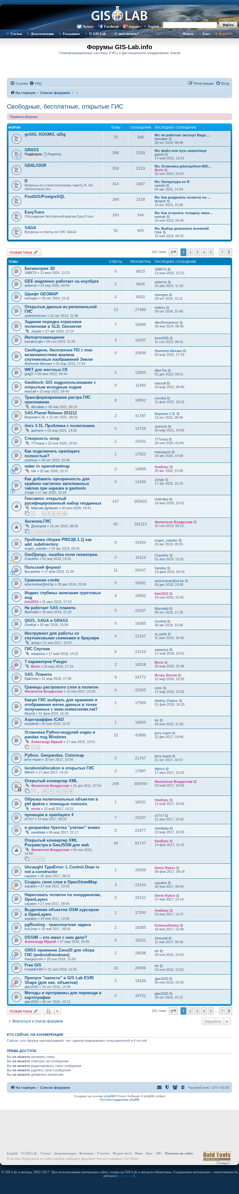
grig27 (29, 374)
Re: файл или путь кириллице (181, 151)
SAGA (30, 227)
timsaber (161, 139)
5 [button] (211, 252)
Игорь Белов (166, 675)
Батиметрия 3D (40, 268)
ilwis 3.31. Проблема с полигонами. (60, 425)
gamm (159, 154)
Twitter (88, 26)
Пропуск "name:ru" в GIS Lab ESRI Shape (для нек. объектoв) (59, 980)
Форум (188, 33)
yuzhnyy (31, 460)
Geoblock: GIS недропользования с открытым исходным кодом (60, 384)
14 (70, 791)
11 (51, 791)
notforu (160, 307)
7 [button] (222, 252)
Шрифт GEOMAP (41, 294)
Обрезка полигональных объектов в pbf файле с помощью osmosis (61, 801)
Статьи (16, 33)
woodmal (31, 724)
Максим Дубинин (44, 508)
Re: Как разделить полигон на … (183, 197)
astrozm (37, 430)
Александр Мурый (47, 742)
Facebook (111, 26)
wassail (30, 391)
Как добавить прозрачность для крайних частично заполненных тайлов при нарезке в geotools (57, 484)
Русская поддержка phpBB (119, 1099)
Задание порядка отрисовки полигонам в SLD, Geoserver (53, 324)
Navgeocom (34, 959)
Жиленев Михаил (38, 363)
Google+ (135, 26)
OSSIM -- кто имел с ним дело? (56, 937)
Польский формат (43, 567)
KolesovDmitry (167, 925)
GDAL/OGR (35, 165)
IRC (159, 1153)
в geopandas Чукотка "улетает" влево (62, 827)
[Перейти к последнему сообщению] (169, 269)
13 (64, 791)
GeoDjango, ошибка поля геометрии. (61, 554)
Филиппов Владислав (174, 522)
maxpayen (163, 452)
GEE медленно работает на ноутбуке (62, 281)
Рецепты (54, 154)
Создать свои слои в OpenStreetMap (61, 882)
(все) (128, 1153)
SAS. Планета (38, 674)
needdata (38, 832)
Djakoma (31, 678)
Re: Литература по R (172, 182)
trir (157, 720)
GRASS (32, 150)
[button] (173, 252)
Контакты (86, 1153)
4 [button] (204, 252)
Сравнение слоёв (42, 580)
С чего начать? (127, 33)
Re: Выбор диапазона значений (182, 228)
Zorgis (29, 492)
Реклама (226, 33)
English (153, 26)
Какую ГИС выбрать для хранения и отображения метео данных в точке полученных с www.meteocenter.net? (61, 705)
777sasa (37, 443)
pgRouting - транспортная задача (58, 924)
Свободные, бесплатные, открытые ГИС (65, 106)
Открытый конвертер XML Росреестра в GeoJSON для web (57, 842)
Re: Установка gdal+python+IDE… (183, 166)
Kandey (160, 568)
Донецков (38, 526)
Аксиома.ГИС (38, 521)
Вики (139, 1153)
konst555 (162, 338)
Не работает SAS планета (50, 607)
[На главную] (119, 14)
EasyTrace (34, 212)
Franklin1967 (34, 969)
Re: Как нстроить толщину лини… (184, 213)
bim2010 (31, 602)
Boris (159, 170)
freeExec (162, 467)
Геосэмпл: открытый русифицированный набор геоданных (63, 500)
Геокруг (223, 1163)
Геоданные (71, 33)
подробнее (125, 1176)
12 (57, 791)
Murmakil (31, 612)
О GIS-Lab (97, 33)
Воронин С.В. (35, 417)
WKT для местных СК (46, 369)
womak (160, 217)
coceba (160, 398)
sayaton (31, 876)
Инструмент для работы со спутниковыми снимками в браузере (62, 635)
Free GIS (33, 965)
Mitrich (30, 772)
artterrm (31, 285)
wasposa (38, 654)
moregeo (31, 298)
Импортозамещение (44, 337)
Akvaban (38, 407)
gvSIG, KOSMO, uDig (45, 134)
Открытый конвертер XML (51, 780)
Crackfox (32, 559)
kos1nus (31, 929)
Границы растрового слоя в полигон (61, 687)
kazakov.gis (34, 341)
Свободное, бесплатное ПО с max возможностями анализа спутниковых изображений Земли (59, 355)
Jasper (36, 331)
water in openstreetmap (47, 466)
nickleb (160, 185)
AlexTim (161, 370)
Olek (158, 232)
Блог (206, 33)
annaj (35, 643)
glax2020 (31, 987)
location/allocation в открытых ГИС (59, 768)
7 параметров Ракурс (46, 661)
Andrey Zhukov (166, 701)
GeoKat (30, 625)
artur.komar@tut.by (39, 584)
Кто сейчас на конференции (35, 1035)
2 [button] (190, 252)
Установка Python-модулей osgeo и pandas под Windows (60, 734)
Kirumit (30, 713)
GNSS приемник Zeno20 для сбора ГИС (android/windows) (59, 952)
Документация (42, 33)
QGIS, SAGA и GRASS (46, 620)
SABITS (30, 273)
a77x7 (29, 819)
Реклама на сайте (179, 1153)
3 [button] (197, 252)
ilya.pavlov (32, 571)
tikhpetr (160, 201)
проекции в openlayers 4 (49, 814)
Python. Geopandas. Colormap (54, 755)
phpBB (109, 1096)
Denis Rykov (165, 868)
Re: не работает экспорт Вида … (182, 135)
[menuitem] (35, 83)
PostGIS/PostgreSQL (45, 196)
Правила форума (23, 117)
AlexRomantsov (167, 322)
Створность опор (42, 438)
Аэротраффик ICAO (44, 719)
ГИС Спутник (37, 648)
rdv (33, 471)
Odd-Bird (161, 499)
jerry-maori (163, 733)
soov (158, 688)
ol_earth (161, 634)
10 (64, 514)
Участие (103, 1153)
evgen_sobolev (36, 548)
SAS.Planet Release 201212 (51, 413)
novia (35, 809)
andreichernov (35, 315)
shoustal (161, 938)
